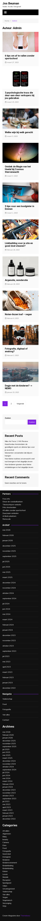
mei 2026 (6, 530)
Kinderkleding (8, 868)
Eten (4, 845)
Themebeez (25, 916)
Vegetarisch (7, 900)
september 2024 (9, 598)
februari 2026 (8, 535)
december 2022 (9, 688)
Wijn (4, 906)
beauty (5, 839)
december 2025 (9, 546)
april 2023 (7, 667)
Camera (6, 842)
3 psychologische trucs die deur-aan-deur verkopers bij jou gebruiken (19, 95)
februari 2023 (8, 677)
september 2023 (9, 651)
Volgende (20, 404)
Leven (5, 874)
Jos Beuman (11, 3)
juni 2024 (6, 609)
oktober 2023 (8, 646)
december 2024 (9, 582)
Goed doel (7, 854)
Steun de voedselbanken (13, 501)
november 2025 (9, 551)
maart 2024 (7, 619)
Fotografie (7, 709)
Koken (5, 871)
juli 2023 (6, 656)
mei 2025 (6, 572)
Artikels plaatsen (9, 516)
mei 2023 (6, 661)
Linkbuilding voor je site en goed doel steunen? (19, 244)
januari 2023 (8, 682)
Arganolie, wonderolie (16, 280)
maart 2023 (7, 672)
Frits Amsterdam (9, 507)
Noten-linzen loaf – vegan (18, 314)
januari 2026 (8, 540)
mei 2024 (6, 614)
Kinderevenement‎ (10, 862)
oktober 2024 (8, 593)
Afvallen (6, 831)
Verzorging (7, 903)
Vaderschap (7, 699)
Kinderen (6, 860)
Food (5, 704)
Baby (5, 836)
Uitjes (5, 886)
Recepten (6, 880)
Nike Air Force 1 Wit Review (16, 441)
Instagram (7, 857)
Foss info (6, 499)
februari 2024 (8, 625)
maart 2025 (7, 577)
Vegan (5, 897)
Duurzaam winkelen (11, 513)
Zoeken (8, 418)
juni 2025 (6, 567)
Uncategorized (9, 889)
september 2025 (9, 556)
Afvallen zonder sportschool (14, 510)
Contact (6, 720)
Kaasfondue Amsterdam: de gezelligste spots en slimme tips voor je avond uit (20, 447)
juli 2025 (6, 561)
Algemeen (7, 834)
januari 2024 (8, 630)
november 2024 (9, 588)
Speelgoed (7, 883)
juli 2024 (6, 603)
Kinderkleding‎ (8, 865)
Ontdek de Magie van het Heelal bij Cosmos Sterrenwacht (18, 169)
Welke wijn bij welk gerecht (19, 132)
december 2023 (9, 635)
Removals (7, 519)
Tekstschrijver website (12, 504)
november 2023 (9, 640)
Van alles (6, 715)
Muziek (5, 877)
